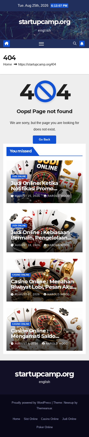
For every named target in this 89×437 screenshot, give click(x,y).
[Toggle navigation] (41, 44)
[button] (74, 43)
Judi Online (19, 176)
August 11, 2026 (28, 294)
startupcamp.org (44, 22)
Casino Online (20, 275)
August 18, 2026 (28, 245)
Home (7, 64)
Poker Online (45, 427)
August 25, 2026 (28, 195)
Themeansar (44, 408)
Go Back (44, 139)
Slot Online (31, 419)
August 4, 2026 (27, 343)
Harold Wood (59, 195)
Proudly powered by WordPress (32, 402)
